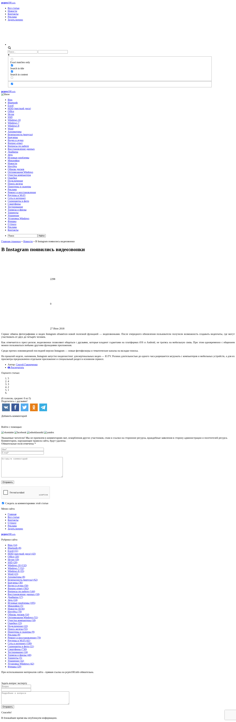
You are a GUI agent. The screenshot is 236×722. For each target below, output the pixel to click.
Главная (12, 514)
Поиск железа (15, 183)
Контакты (13, 14)
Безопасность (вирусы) (20, 134)
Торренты (13, 212)
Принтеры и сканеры (19, 186)
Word (10, 128)
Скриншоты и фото (18, 201)
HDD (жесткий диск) (19, 108)
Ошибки (12, 178)
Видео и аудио (15, 140)
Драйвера (13, 151)
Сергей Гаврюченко (27, 364)
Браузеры (13, 137)
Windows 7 (13, 123)
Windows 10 (14, 120)
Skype (11, 114)
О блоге (12, 224)
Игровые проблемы (18, 157)
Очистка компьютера (19, 175)
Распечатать (17, 367)
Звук (10, 154)
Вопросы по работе (18, 146)
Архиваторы (15, 131)
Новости (12, 11)
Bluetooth (13, 102)
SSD (10, 117)
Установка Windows (18, 218)
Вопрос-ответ (15, 143)
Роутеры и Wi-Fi (16, 195)
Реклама (12, 16)
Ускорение (13, 215)
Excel (10, 105)
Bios (10, 99)
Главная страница (11, 241)
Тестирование (15, 206)
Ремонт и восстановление (22, 192)
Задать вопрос (15, 19)
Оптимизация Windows (20, 172)
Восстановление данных (21, 149)
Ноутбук (12, 166)
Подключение (15, 180)
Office (11, 111)
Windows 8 (13, 125)
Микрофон (14, 160)
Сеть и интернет (17, 198)
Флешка (12, 221)
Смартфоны (14, 204)
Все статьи (13, 8)
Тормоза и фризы (17, 209)
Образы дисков (16, 169)
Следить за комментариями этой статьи (26, 503)
